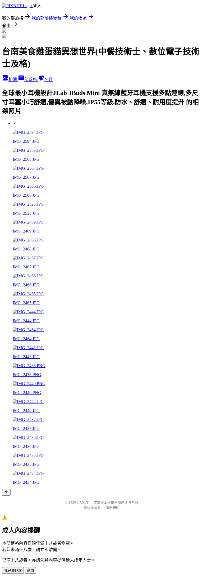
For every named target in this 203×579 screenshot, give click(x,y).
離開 (30, 571)
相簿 (13, 79)
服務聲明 (112, 508)
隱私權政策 (92, 508)
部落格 (31, 79)
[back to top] (6, 492)
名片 (48, 79)
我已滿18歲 (13, 571)
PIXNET (83, 502)
